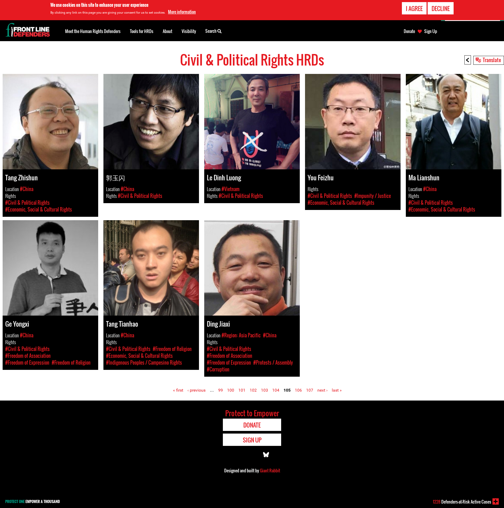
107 (309, 390)
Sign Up (430, 31)
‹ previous (196, 390)
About (167, 31)
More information (182, 12)
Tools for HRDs (141, 31)
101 (241, 390)
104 (275, 390)
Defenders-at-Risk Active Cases (462, 502)
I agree (414, 8)
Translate (492, 59)
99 (220, 390)
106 (298, 390)
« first (178, 390)
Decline (441, 8)
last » (337, 390)
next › (322, 390)
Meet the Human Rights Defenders (92, 31)
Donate (409, 31)
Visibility (189, 31)
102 (253, 390)
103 (264, 390)
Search (211, 31)
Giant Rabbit (270, 470)
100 (230, 390)
